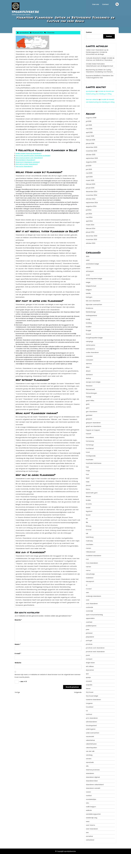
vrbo (87, 803)
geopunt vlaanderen (93, 423)
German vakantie (92, 99)
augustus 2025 (91, 162)
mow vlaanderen (92, 563)
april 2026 (89, 132)
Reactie (18, 620)
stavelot (89, 681)
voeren (88, 792)
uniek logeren (90, 729)
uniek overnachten (92, 733)
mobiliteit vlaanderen (93, 556)
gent (87, 408)
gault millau (90, 400)
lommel (88, 530)
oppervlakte (90, 618)
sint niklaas (90, 666)
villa (87, 766)
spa (87, 674)
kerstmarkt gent (92, 493)
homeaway (90, 441)
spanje (88, 677)
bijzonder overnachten (94, 304)
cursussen (89, 360)
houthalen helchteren (93, 463)
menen (88, 548)
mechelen (89, 544)
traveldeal (89, 707)
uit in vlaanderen (92, 718)
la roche (89, 504)
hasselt (88, 434)
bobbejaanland (91, 315)
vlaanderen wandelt (93, 788)
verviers (88, 759)
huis (87, 467)
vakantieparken (91, 748)
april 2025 (89, 177)
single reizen (90, 663)
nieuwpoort (90, 581)
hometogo (90, 445)
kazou (88, 489)
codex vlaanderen (92, 352)
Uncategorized (91, 725)
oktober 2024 (90, 199)
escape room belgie (93, 382)
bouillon (88, 327)
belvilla (88, 293)
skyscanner (90, 670)
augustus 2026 (91, 118)
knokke (88, 500)
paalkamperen (91, 626)
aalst (88, 260)
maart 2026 (90, 136)
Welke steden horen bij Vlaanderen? (28, 153)
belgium (89, 290)
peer (87, 629)
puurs (88, 655)
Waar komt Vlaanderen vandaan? (28, 162)
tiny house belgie (92, 696)
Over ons (95, 4)
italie (87, 482)
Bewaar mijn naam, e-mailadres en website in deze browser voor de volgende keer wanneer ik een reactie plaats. (47, 675)
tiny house (89, 692)
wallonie (89, 810)
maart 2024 (90, 225)
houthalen (89, 460)
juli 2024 (88, 210)
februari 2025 (90, 184)
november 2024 (91, 195)
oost (87, 600)
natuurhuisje (90, 574)
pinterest (89, 633)
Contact (105, 4)
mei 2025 (89, 173)
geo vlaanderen (91, 412)
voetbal (88, 796)
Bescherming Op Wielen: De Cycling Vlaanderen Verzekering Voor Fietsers (99, 71)
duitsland (89, 375)
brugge (88, 330)
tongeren (89, 703)
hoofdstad (90, 448)
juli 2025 (88, 166)
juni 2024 (89, 214)
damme (89, 364)
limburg (88, 526)
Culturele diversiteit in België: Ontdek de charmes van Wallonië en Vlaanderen (100, 59)
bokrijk (88, 319)
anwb (88, 275)
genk (87, 404)
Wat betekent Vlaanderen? (25, 160)
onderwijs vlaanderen (93, 596)
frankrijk (88, 397)
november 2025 (91, 151)
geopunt (89, 419)
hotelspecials (91, 456)
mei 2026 (89, 129)
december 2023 (91, 236)
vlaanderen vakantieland (95, 785)
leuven (88, 515)
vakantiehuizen (91, 744)
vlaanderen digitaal (93, 777)
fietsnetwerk (90, 389)
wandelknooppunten (93, 814)
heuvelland (90, 437)
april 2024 (89, 221)
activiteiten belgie (92, 264)
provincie (89, 644)
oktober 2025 (90, 155)
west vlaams (90, 825)
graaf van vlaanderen (93, 426)
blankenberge (91, 312)
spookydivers (90, 91)
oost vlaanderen (92, 604)
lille (87, 522)
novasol (88, 589)
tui (87, 711)
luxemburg (89, 537)
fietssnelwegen (91, 393)
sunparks (89, 685)
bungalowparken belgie (94, 338)
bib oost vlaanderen (93, 301)
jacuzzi (88, 485)
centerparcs (90, 349)
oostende (89, 607)
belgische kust (91, 286)
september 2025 (92, 158)
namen (88, 567)
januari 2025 (90, 188)
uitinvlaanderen (91, 722)
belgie (88, 282)
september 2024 (92, 203)
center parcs (90, 345)
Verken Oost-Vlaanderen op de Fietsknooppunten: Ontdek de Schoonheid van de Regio (97, 52)
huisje (88, 471)
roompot (89, 659)
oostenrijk (89, 611)
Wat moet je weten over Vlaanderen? (29, 158)
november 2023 (91, 239)
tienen (88, 688)
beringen (89, 297)
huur (87, 474)
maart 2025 (90, 180)
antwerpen (90, 271)
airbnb (88, 268)
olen (87, 592)
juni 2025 (89, 169)
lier (87, 519)
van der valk (90, 751)
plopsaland (90, 637)
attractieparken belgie (94, 279)
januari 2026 (90, 143)
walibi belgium (91, 807)
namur (88, 570)
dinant (88, 371)
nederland (89, 578)
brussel (88, 334)
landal (88, 508)
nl (86, 585)
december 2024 (91, 191)
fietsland (89, 386)
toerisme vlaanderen (93, 700)
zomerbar (89, 836)
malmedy (89, 541)
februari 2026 (90, 140)
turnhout (89, 714)
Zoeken (89, 32)
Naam (18, 644)
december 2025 (91, 147)
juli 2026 (88, 121)
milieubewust (90, 552)
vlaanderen (90, 773)
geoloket (89, 415)
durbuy (88, 378)
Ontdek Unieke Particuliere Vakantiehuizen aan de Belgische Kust (99, 65)
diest (88, 367)
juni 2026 (89, 125)
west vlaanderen (92, 829)
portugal (89, 640)
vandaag (89, 755)
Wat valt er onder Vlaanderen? (27, 164)
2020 (87, 256)
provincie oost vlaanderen (95, 648)
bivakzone (89, 308)
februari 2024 (90, 228)
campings (89, 341)
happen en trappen (93, 430)
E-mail (18, 653)
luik (87, 533)
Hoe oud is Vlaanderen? (24, 166)
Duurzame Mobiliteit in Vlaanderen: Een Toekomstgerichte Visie (99, 77)
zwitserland (90, 840)
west (87, 821)
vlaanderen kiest (92, 781)
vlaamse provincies (93, 770)
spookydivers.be (25, 12)
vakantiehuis (90, 740)
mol (87, 559)
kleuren (88, 496)
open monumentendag (94, 615)
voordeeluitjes (91, 799)
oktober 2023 (90, 243)
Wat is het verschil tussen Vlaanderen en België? (33, 156)
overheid (89, 622)
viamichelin (90, 762)
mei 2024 (89, 217)
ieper (88, 478)
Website (18, 663)
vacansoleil (90, 736)
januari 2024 (90, 232)
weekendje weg (91, 818)
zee (87, 832)
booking (89, 323)
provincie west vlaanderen (95, 652)
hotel (88, 452)
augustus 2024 (91, 206)
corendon (89, 356)
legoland (89, 511)
